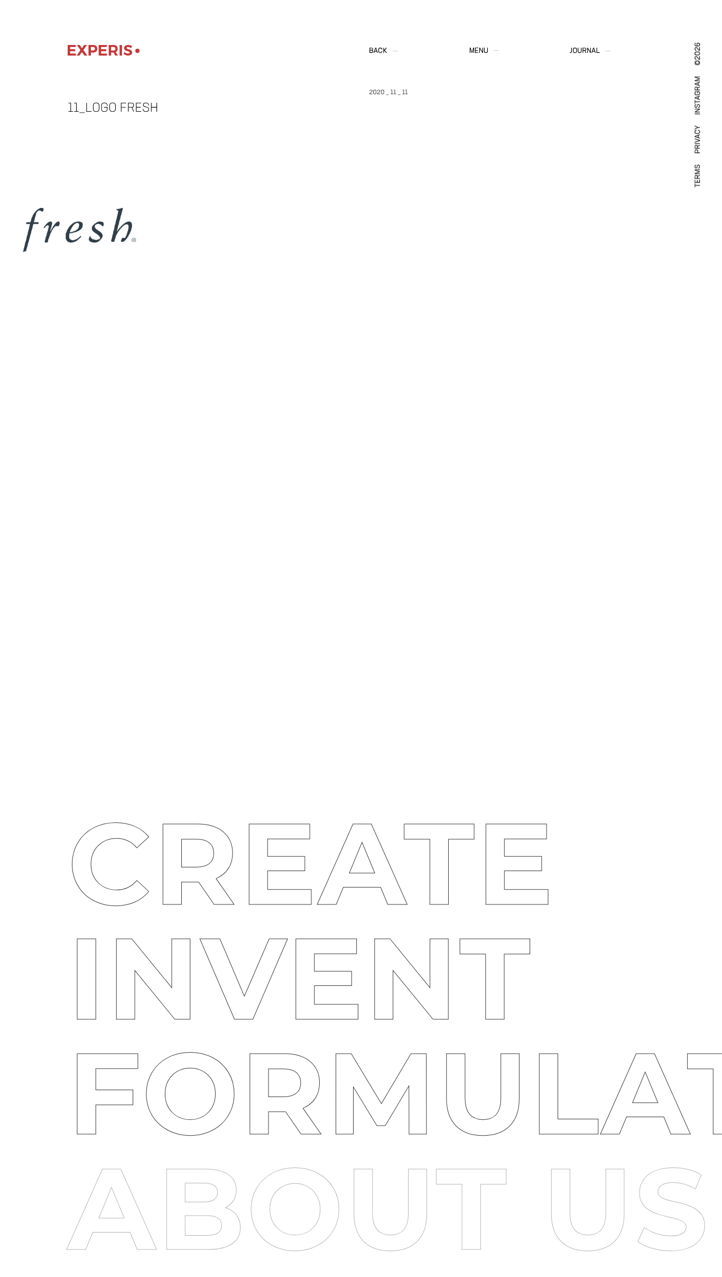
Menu (478, 51)
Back (378, 51)
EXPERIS (100, 50)
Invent (300, 978)
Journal (585, 51)
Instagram (698, 95)
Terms (698, 176)
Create (311, 863)
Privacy (698, 139)
